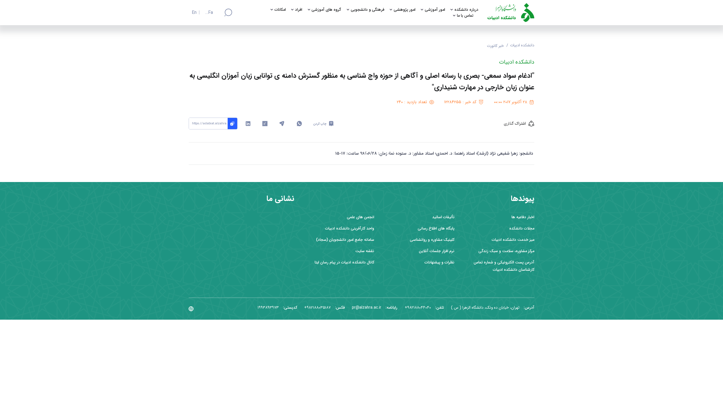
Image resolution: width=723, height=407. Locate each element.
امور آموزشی (435, 10)
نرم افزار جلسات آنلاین (436, 251)
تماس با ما (465, 16)
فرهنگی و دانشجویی (367, 10)
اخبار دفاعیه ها (522, 217)
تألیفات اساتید (443, 217)
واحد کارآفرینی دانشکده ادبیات (349, 228)
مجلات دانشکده (521, 228)
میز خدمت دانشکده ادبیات (513, 240)
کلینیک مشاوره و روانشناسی (432, 240)
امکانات (280, 10)
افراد (298, 10)
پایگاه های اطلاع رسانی (436, 228)
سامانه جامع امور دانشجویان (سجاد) (345, 240)
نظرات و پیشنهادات (439, 262)
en (194, 12)
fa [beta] (210, 12)
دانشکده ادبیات (501, 18)
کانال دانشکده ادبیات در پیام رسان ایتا (344, 262)
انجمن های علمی (360, 217)
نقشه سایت (364, 251)
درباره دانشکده (466, 10)
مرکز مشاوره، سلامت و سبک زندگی (506, 251)
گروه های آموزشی (326, 10)
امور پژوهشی (404, 10)
